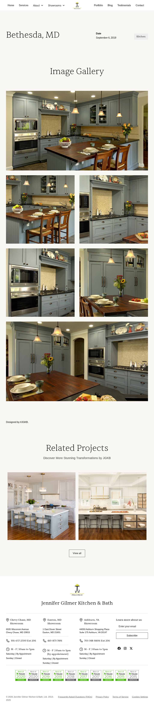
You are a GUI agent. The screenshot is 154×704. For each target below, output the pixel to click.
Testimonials (124, 5)
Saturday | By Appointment (19, 654)
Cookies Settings (140, 697)
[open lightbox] (77, 130)
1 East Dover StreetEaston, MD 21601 (52, 631)
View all (77, 553)
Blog (110, 5)
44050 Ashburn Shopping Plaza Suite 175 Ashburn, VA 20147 (94, 631)
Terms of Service (120, 697)
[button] (38, 5)
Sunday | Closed (14, 658)
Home (11, 5)
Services (23, 5)
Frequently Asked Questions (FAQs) (75, 697)
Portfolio (98, 5)
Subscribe (132, 635)
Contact (140, 5)
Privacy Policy (102, 697)
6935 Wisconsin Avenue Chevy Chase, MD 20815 (18, 631)
